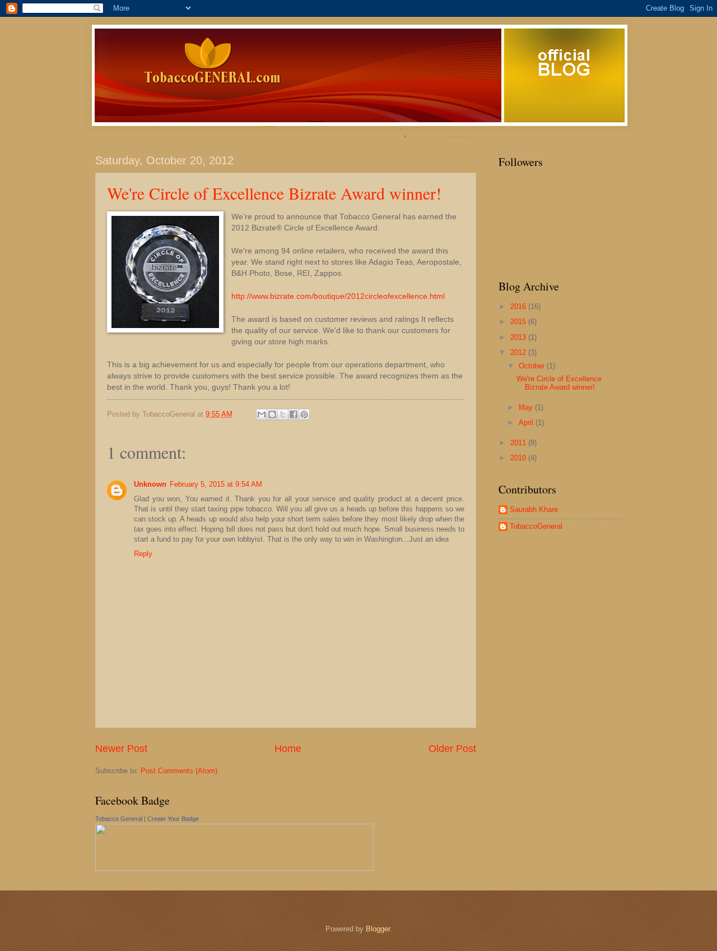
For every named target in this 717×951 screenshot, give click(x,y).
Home (287, 748)
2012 (519, 352)
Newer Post (121, 748)
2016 (519, 306)
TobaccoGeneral (536, 526)
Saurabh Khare (534, 509)
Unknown (150, 484)
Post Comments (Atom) (179, 771)
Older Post (452, 748)
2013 (519, 337)
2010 (519, 458)
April (527, 422)
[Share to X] (282, 414)
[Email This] (261, 414)
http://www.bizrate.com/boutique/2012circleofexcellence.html (338, 296)
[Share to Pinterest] (304, 414)
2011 (519, 442)
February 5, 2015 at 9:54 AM (216, 484)
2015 (519, 321)
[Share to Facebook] (293, 414)
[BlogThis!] (272, 414)
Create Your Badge (173, 818)
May (527, 407)
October (533, 366)
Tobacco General (118, 818)
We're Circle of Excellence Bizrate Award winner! (274, 193)
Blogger (378, 929)
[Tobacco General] (234, 868)
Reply (143, 554)
